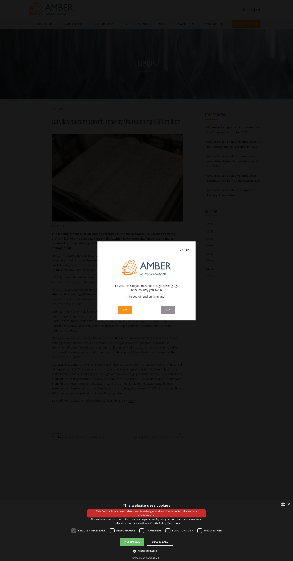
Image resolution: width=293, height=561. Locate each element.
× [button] (288, 504)
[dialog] (146, 530)
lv (181, 249)
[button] (146, 551)
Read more (174, 523)
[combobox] (283, 504)
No (168, 310)
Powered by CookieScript (147, 557)
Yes (125, 310)
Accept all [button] (132, 541)
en (188, 249)
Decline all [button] (160, 541)
